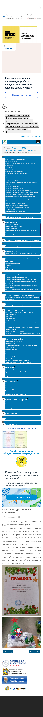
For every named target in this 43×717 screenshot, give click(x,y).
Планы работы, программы (13, 352)
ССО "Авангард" (10, 318)
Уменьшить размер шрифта (18, 115)
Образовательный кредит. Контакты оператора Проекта (21, 289)
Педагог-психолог (10, 343)
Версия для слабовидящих (30, 136)
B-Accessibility (12, 111)
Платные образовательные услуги (15, 203)
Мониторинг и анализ (11, 224)
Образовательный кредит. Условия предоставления (20, 279)
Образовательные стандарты (14, 171)
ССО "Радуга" (10, 316)
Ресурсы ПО (9, 392)
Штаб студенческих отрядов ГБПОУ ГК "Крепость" (20, 312)
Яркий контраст (14, 123)
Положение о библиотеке (12, 370)
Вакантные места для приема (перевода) (17, 207)
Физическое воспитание (14, 310)
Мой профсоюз (11, 381)
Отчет (7, 267)
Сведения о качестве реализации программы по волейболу (23, 333)
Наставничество (11, 251)
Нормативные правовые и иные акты (16, 402)
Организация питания (11, 358)
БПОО (24, 148)
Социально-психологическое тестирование (18, 362)
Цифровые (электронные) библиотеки (16, 376)
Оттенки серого (14, 126)
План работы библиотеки (12, 374)
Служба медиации (10, 356)
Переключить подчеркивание (18, 132)
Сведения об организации (15, 159)
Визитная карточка (11, 329)
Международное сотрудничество (15, 211)
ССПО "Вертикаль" (11, 314)
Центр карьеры (11, 222)
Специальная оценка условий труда (15, 394)
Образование (9, 169)
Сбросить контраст (30, 126)
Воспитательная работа (14, 339)
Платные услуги (11, 413)
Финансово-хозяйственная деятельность (17, 205)
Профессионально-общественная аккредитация (21, 452)
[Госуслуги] (14, 663)
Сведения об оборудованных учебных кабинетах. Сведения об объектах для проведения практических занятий (21, 182)
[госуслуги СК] (14, 671)
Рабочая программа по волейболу (15, 331)
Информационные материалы (14, 226)
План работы (9, 269)
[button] (21, 106)
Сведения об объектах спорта (14, 188)
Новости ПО (9, 388)
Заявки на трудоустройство (13, 233)
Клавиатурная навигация (17, 129)
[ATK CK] (14, 680)
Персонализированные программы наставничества (20, 253)
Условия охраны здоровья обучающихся (17, 360)
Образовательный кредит (14, 275)
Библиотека (9, 367)
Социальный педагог (11, 350)
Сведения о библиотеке (12, 186)
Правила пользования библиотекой (15, 372)
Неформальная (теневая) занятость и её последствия (21, 231)
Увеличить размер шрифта (18, 118)
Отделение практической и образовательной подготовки (22, 260)
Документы (8, 167)
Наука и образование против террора (19, 295)
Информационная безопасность (14, 341)
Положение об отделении (12, 263)
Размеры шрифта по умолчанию (20, 121)
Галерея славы (11, 419)
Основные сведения (11, 161)
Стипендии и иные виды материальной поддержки (20, 196)
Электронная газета (11, 228)
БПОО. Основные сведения (14, 150)
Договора (8, 265)
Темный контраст (30, 123)
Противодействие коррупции (16, 399)
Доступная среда (10, 209)
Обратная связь (10, 406)
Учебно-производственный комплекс (19, 217)
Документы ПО (9, 390)
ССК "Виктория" (10, 321)
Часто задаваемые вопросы (15, 304)
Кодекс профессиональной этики (15, 386)
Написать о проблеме (21, 95)
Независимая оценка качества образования (21, 246)
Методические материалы (13, 404)
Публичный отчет (11, 424)
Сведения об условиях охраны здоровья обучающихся (22, 192)
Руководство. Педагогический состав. (16, 174)
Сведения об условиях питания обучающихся (19, 190)
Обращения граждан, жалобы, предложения (22, 240)
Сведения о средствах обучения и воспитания (19, 194)
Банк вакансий (9, 235)
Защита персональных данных (14, 354)
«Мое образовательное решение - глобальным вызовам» (22, 327)
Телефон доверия (10, 408)
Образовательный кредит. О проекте (16, 277)
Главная (15, 148)
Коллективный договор (12, 384)
